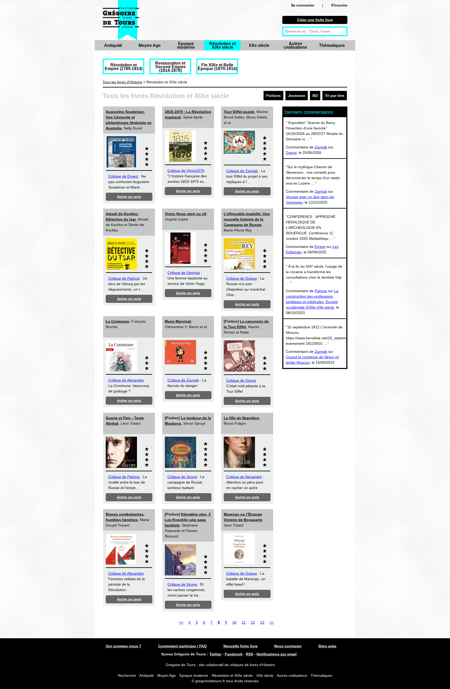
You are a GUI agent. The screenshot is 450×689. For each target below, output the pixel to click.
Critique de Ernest (123, 176)
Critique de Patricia (124, 278)
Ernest (320, 247)
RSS (249, 654)
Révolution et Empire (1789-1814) (123, 67)
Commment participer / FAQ (182, 646)
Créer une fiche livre (315, 20)
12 (253, 622)
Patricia (321, 291)
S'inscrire (339, 5)
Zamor (291, 153)
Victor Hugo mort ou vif (185, 214)
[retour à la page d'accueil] (121, 20)
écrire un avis (129, 197)
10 (234, 622)
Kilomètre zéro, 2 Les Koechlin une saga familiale (188, 519)
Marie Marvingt (178, 321)
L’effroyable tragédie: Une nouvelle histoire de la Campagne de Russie (247, 219)
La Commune (117, 321)
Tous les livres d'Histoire (122, 82)
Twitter (215, 654)
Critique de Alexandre (126, 380)
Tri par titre (334, 95)
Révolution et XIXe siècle (222, 45)
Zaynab (321, 147)
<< (181, 622)
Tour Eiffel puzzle (239, 112)
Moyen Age (150, 45)
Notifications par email (277, 654)
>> (272, 622)
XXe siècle (259, 45)
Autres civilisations (295, 45)
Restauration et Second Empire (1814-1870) (170, 67)
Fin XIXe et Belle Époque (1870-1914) (217, 67)
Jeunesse (296, 95)
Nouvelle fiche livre (240, 646)
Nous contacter (288, 646)
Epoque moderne (186, 45)
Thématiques (332, 45)
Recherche (127, 675)
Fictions (273, 95)
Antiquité (113, 45)
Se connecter (302, 5)
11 (244, 622)
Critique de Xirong (241, 380)
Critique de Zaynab (242, 171)
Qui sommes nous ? (123, 646)
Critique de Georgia (183, 273)
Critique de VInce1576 (185, 170)
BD (315, 95)
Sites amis (327, 646)
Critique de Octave (241, 278)
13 (262, 622)
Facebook (233, 654)
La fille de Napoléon (241, 418)
